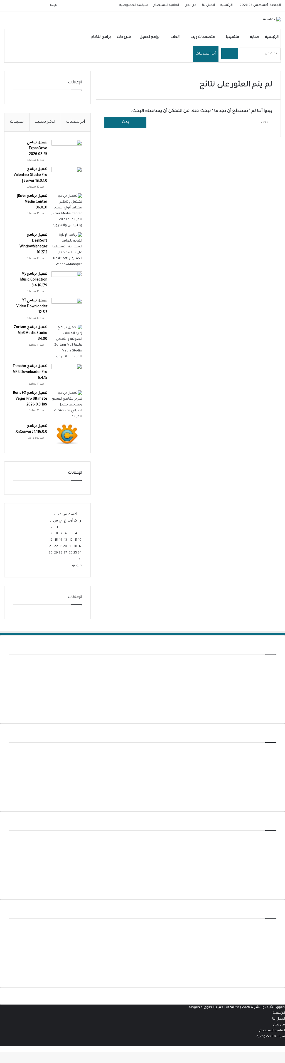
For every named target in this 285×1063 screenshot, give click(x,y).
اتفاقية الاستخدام (166, 5)
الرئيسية (226, 5)
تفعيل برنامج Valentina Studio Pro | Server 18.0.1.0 (30, 175)
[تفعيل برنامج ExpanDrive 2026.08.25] (66, 150)
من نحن (190, 5)
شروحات (124, 37)
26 (71, 553)
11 (76, 540)
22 (56, 546)
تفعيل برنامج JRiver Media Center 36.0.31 (32, 202)
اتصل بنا (208, 5)
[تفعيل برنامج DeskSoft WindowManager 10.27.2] (66, 249)
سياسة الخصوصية (133, 5)
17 (80, 546)
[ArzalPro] (272, 20)
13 (65, 540)
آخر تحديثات (75, 122)
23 (51, 546)
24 (80, 553)
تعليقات (17, 122)
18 (75, 546)
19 (71, 546)
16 (51, 540)
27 (65, 553)
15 (56, 540)
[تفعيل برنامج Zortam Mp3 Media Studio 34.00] (66, 342)
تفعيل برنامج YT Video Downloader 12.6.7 (31, 306)
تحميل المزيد (266, 712)
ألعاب (175, 37)
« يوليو (77, 566)
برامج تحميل (149, 37)
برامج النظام (101, 37)
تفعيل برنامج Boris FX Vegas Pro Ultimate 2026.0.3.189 (30, 399)
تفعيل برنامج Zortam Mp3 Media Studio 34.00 (30, 333)
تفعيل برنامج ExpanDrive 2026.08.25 (37, 148)
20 (65, 546)
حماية (254, 37)
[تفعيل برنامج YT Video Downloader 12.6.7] (66, 308)
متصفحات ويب (203, 37)
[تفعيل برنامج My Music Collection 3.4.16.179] (66, 281)
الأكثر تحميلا (45, 122)
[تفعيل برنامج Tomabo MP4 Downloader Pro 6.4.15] (66, 374)
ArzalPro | (234, 1007)
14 (60, 540)
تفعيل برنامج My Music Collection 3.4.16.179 (33, 280)
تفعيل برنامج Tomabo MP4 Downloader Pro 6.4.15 (30, 372)
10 (80, 540)
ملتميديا (232, 37)
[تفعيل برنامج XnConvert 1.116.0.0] (66, 434)
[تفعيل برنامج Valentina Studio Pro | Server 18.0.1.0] (66, 177)
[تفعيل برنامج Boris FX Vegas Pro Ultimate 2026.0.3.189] (66, 405)
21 (60, 546)
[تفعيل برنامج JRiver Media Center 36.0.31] (66, 210)
